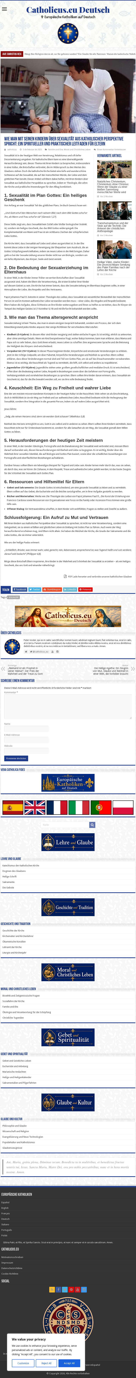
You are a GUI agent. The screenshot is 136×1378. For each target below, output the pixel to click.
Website (8, 746)
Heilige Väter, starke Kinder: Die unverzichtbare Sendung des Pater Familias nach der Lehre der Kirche (113, 265)
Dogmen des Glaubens (14, 871)
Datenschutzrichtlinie (11, 1268)
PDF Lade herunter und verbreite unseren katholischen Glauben (100, 576)
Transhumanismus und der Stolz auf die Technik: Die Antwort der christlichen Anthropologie (112, 227)
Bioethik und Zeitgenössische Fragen (21, 995)
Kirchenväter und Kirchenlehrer (17, 936)
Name (7, 724)
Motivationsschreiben (12, 1257)
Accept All (69, 1363)
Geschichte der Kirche (13, 930)
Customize (23, 1363)
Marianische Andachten (14, 1071)
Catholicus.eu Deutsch (68, 9)
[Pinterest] (71, 1289)
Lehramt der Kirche (12, 947)
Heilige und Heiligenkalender (16, 1077)
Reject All (46, 1363)
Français (5, 1213)
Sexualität (14, 597)
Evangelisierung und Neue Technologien (22, 1137)
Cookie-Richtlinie (9, 1273)
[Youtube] (77, 1289)
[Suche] (92, 825)
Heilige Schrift (9, 876)
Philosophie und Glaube (14, 1125)
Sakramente (8, 882)
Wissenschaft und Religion (15, 1131)
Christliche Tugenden (13, 1017)
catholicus (12, 149)
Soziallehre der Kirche (13, 1001)
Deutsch (5, 1219)
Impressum (7, 1262)
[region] (46, 1352)
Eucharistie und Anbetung (15, 1066)
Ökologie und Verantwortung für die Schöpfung (26, 1012)
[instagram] (84, 1289)
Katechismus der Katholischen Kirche (20, 865)
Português (6, 1230)
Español (5, 1202)
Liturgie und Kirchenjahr (14, 952)
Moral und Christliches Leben (77, 149)
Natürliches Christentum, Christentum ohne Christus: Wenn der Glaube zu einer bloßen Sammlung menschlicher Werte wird (113, 187)
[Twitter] (65, 1289)
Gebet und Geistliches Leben (16, 1060)
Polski (4, 1235)
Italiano (5, 1224)
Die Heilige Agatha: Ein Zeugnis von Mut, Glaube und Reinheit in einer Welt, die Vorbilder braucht (110, 669)
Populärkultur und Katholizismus (18, 1142)
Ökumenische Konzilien (14, 941)
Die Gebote (8, 887)
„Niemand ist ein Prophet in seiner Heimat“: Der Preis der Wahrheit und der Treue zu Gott (25, 669)
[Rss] (52, 1289)
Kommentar (11, 692)
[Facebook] (58, 1289)
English (4, 1208)
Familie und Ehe (55, 149)
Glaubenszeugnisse (12, 1148)
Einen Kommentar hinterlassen (111, 149)
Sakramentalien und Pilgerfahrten (19, 1082)
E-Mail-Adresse (12, 735)
